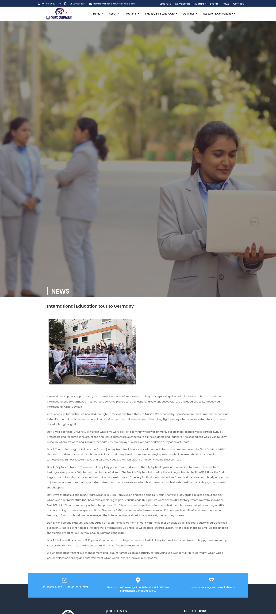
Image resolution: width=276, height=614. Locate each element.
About (112, 13)
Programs (131, 13)
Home (96, 13)
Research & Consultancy (218, 13)
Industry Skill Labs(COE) (160, 13)
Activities (189, 13)
